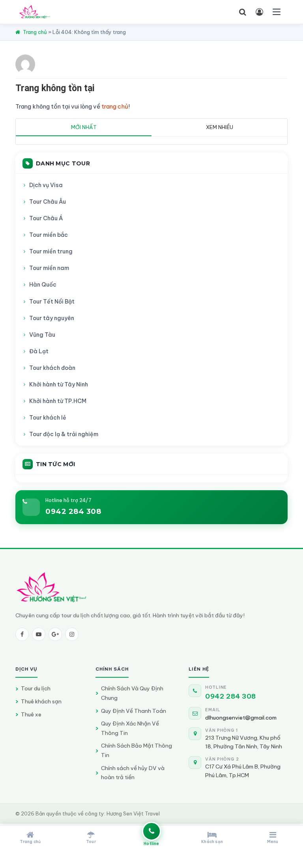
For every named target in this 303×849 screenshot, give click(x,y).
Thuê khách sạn (41, 701)
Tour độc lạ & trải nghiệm (63, 434)
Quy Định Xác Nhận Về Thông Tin (130, 728)
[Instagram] (72, 634)
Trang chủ (35, 32)
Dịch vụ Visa (46, 185)
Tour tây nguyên (51, 318)
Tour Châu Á (46, 218)
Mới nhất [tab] (84, 127)
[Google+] (55, 634)
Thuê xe (31, 714)
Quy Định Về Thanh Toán (133, 710)
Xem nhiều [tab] (219, 127)
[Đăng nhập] (259, 12)
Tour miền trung (51, 251)
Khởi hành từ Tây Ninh (58, 384)
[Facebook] (22, 634)
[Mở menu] (276, 12)
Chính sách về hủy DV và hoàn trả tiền (133, 773)
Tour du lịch (35, 688)
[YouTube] (38, 634)
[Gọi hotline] (151, 831)
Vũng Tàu (42, 334)
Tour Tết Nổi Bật (52, 301)
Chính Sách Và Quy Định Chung (132, 693)
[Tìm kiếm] (243, 12)
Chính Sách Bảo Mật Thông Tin (136, 750)
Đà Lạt (39, 351)
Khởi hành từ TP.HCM (57, 401)
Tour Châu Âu (47, 201)
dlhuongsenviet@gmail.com (241, 717)
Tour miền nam (49, 268)
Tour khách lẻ (47, 417)
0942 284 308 (73, 511)
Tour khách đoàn (52, 367)
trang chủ (114, 106)
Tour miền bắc (48, 234)
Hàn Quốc (42, 284)
